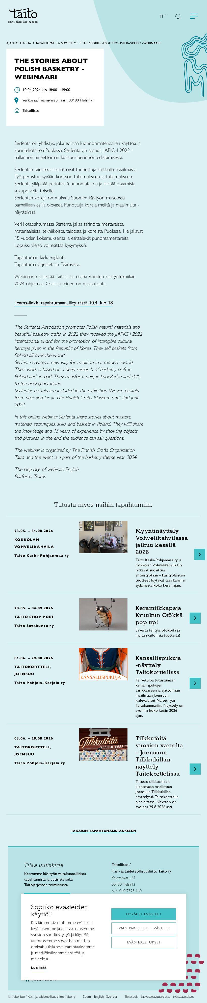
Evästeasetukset (144, 942)
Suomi (87, 996)
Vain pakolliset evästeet (144, 928)
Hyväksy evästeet (144, 914)
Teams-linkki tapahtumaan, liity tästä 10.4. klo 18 (63, 303)
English (99, 996)
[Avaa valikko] (194, 16)
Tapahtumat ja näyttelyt (57, 43)
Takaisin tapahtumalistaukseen (103, 831)
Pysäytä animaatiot (43, 980)
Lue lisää (38, 967)
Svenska (111, 996)
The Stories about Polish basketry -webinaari (121, 43)
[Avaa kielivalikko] (165, 16)
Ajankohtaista (18, 43)
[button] (177, 17)
